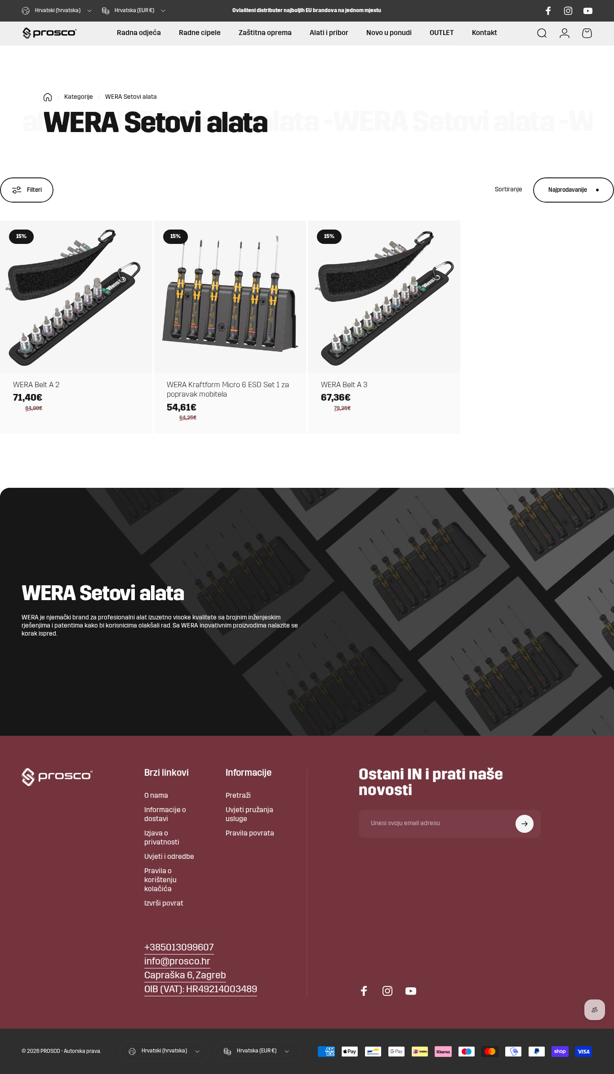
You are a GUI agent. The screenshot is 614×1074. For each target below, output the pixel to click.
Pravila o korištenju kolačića (160, 880)
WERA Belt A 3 (344, 385)
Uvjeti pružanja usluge (249, 815)
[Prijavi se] (525, 824)
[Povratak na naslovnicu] (47, 97)
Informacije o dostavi (165, 815)
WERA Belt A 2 (36, 385)
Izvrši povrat (163, 903)
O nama (156, 796)
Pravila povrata (250, 833)
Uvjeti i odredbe (169, 857)
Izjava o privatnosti (161, 838)
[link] (185, 976)
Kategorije (78, 97)
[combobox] (57, 11)
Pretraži (238, 796)
